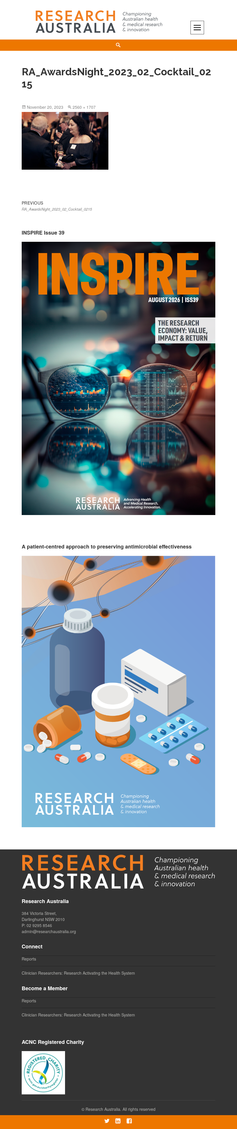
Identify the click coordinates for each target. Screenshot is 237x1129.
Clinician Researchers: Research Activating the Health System (78, 973)
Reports (29, 959)
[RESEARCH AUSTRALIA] (99, 19)
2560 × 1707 (84, 107)
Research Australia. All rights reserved (120, 1109)
